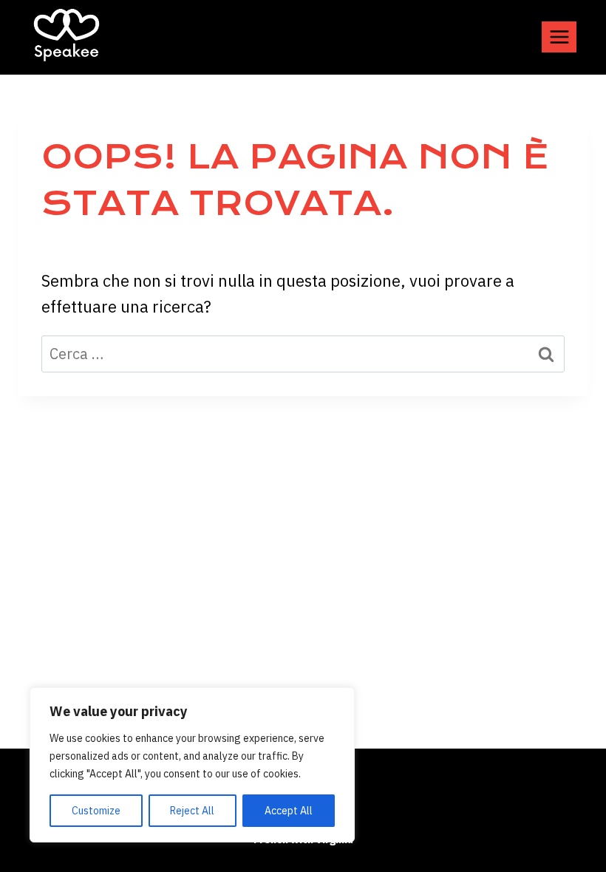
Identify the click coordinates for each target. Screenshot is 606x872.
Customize (96, 810)
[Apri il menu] (559, 36)
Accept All (289, 810)
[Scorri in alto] (573, 820)
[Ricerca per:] (303, 353)
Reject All (192, 810)
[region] (192, 764)
